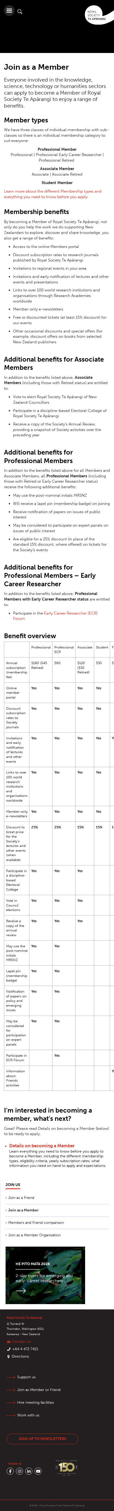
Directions (20, 1356)
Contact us (21, 1341)
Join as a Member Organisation (34, 1235)
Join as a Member (23, 1210)
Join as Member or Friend (38, 1390)
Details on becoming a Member (42, 1145)
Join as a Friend (21, 1198)
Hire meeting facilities (35, 1402)
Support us (26, 1377)
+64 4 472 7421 (25, 1349)
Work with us (28, 1415)
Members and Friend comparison (36, 1222)
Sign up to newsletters (42, 1439)
